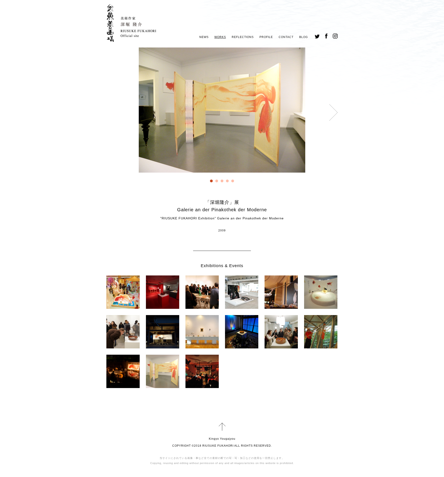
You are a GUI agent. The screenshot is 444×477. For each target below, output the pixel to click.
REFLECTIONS (243, 37)
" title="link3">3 (222, 181)
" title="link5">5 (232, 181)
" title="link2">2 (216, 181)
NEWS (204, 37)
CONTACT (286, 37)
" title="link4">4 (227, 181)
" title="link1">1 (211, 181)
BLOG (303, 37)
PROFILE (266, 37)
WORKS (220, 37)
